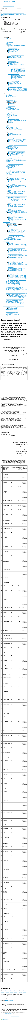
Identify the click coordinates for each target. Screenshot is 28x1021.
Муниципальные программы (12, 281)
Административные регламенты (18, 69)
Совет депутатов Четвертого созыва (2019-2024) (16, 196)
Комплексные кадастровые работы (16, 141)
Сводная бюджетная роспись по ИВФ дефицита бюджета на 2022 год (16, 249)
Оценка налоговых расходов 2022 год (14, 287)
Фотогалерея (8, 39)
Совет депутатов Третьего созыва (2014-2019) (16, 185)
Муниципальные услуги (11, 127)
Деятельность (11, 133)
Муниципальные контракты (14, 134)
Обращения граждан (10, 100)
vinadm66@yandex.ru (9, 1000)
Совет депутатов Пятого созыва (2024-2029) (15, 211)
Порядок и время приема (11, 98)
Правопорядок (9, 174)
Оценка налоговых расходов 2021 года (14, 299)
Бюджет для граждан (10, 238)
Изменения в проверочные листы (18, 149)
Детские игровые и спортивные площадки (17, 145)
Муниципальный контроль (12, 147)
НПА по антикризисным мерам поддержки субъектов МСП (18, 72)
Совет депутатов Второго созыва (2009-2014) (16, 178)
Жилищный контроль (13, 154)
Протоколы (10, 243)
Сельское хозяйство (12, 48)
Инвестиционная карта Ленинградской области (16, 77)
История (8, 40)
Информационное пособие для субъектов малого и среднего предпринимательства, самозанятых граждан (17, 90)
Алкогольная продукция (16, 53)
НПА (9, 135)
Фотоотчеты (11, 122)
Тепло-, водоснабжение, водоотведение (17, 59)
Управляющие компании (13, 62)
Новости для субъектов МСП (17, 55)
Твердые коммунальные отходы (15, 143)
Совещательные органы (11, 108)
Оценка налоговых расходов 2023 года (17, 276)
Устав (9, 209)
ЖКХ (7, 58)
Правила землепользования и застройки (17, 139)
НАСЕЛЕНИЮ (6, 222)
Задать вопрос (4, 33)
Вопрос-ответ (11, 84)
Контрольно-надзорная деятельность (16, 151)
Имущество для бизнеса (13, 74)
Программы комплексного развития (14, 129)
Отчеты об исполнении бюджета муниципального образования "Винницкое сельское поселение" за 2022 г (15, 285)
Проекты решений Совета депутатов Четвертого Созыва (16, 205)
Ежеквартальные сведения (12, 312)
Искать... (2, 8)
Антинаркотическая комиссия (15, 162)
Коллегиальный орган (13, 82)
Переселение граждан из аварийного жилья (15, 171)
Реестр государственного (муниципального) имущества (15, 86)
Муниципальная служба (11, 96)
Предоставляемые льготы (11, 115)
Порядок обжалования (11, 113)
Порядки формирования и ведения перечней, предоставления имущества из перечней (18, 80)
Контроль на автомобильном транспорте (17, 152)
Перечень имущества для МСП (18, 75)
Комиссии (8, 161)
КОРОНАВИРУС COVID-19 (12, 165)
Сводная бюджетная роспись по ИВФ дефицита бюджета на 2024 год (16, 269)
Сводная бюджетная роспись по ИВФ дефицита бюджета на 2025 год (16, 271)
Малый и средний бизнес (14, 52)
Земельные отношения (11, 136)
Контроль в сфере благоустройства (16, 153)
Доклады (10, 158)
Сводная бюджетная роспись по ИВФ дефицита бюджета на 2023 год (16, 258)
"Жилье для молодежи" (13, 229)
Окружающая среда (12, 51)
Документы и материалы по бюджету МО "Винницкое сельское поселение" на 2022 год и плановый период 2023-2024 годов (17, 245)
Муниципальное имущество (14, 56)
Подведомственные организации (13, 123)
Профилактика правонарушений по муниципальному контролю (16, 156)
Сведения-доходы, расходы (12, 316)
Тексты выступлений (10, 111)
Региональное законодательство (18, 68)
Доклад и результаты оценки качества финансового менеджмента (14, 301)
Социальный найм (12, 225)
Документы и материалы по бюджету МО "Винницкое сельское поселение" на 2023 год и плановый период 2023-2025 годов (16, 289)
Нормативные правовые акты (15, 65)
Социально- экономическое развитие (16, 45)
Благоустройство (9, 142)
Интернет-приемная (12, 101)
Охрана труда (9, 169)
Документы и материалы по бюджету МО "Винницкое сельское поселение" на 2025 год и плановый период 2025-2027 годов (16, 303)
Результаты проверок (13, 117)
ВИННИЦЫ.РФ (8, 1013)
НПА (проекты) (11, 106)
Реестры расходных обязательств (13, 282)
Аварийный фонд (12, 61)
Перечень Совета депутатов (14, 210)
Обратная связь (9, 313)
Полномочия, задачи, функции (12, 175)
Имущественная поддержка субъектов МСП (15, 64)
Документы (8, 107)
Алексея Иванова (15, 1016)
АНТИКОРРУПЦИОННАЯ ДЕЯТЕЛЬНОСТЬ (13, 306)
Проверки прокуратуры (13, 119)
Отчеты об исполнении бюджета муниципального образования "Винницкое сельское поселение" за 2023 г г (17, 254)
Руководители (9, 95)
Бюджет (7, 242)
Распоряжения (11, 104)
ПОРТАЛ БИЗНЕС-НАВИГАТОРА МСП (17, 88)
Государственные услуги (9, 1)
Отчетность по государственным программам (16, 120)
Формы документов (12, 138)
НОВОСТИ (8, 38)
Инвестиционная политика (14, 50)
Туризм (7, 43)
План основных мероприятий (12, 109)
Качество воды (11, 63)
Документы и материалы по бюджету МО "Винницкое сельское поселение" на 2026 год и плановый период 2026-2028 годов (17, 279)
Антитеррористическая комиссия (15, 164)
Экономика (8, 44)
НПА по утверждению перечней (18, 70)
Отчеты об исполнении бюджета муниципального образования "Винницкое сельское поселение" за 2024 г (17, 263)
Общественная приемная (9, 3)
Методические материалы (11, 309)
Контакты (8, 97)
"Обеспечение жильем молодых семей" (17, 230)
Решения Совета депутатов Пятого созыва (17, 212)
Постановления (11, 103)
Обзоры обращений (10, 114)
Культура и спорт (9, 42)
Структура (8, 94)
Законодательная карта (8, 6)
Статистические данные (11, 110)
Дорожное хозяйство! (10, 166)
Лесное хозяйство (12, 46)
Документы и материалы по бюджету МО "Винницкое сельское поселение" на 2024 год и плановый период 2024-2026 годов (16, 293)
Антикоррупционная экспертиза (13, 310)
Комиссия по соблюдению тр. (12, 314)
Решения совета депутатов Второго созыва (17, 181)
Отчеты (10, 121)
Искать (19, 8)
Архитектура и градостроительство (16, 140)
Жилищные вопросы (10, 167)
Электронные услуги (13, 128)
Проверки (8, 116)
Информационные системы (12, 125)
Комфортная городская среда (12, 130)
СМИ (7, 126)
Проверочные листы (12, 148)
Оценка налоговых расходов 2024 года (17, 275)
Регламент (10, 226)
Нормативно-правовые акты (12, 307)
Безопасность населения (11, 223)
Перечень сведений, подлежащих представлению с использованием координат (16, 160)
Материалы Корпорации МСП (15, 83)
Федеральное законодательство (18, 66)
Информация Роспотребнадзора (15, 57)
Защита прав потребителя (14, 49)
